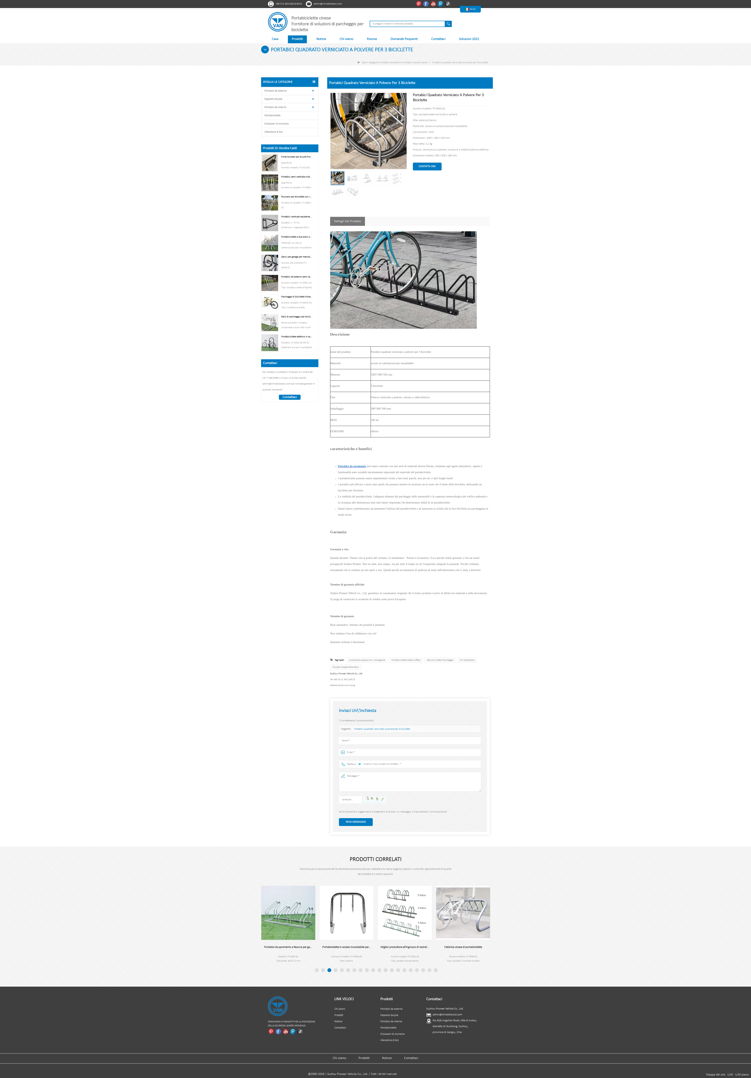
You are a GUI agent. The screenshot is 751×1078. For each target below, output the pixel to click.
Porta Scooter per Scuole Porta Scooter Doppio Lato (296, 157)
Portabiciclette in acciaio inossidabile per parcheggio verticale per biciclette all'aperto (288, 947)
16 (411, 970)
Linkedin (440, 4)
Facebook (426, 4)
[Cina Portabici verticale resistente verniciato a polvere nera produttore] (269, 223)
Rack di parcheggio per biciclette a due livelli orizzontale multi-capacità (296, 316)
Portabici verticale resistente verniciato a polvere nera (296, 216)
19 (429, 970)
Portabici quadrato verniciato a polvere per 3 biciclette (382, 729)
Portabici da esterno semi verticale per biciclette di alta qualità (296, 277)
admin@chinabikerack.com (328, 4)
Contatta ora (427, 166)
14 (398, 970)
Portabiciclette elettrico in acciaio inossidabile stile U (296, 336)
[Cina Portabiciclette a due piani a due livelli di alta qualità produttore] (269, 242)
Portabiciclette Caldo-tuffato (406, 660)
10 (373, 970)
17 (417, 970)
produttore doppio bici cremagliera (367, 660)
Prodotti (297, 39)
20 (436, 970)
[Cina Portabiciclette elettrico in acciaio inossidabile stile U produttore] (269, 342)
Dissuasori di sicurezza (276, 123)
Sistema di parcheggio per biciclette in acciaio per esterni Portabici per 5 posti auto (463, 947)
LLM (730, 1074)
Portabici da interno (275, 107)
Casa (275, 39)
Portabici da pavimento (415, 62)
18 (423, 970)
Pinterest (419, 4)
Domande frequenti (404, 39)
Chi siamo (346, 39)
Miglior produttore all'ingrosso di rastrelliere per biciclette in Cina (346, 947)
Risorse (372, 39)
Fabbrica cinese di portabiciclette (405, 947)
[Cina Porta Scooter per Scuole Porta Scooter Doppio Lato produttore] (269, 163)
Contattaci (438, 39)
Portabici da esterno (391, 62)
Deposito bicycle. (273, 99)
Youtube (433, 4)
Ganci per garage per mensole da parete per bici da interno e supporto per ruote (296, 257)
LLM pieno (742, 1074)
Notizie (321, 39)
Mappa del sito (715, 1074)
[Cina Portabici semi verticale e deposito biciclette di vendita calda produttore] (269, 183)
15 (404, 970)
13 (392, 970)
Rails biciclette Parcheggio (440, 660)
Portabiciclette (272, 115)
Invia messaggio (356, 821)
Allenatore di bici (273, 132)
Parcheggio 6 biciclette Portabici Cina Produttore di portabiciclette (296, 296)
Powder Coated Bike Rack (346, 667)
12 (386, 970)
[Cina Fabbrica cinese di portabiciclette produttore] (405, 913)
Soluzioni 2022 (469, 39)
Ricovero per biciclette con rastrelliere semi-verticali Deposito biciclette (296, 196)
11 (379, 970)
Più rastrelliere (467, 660)
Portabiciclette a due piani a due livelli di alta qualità (296, 237)
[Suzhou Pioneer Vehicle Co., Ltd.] (277, 21)
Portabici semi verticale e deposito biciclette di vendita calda (296, 177)
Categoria (373, 62)
